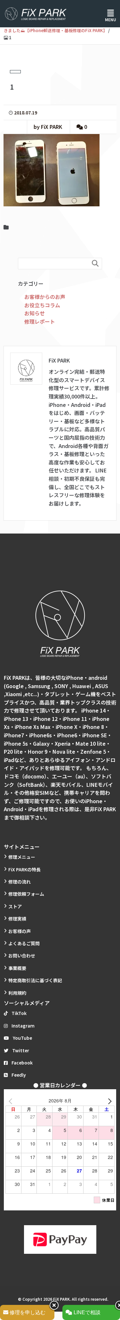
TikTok (19, 1013)
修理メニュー (21, 857)
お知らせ (34, 313)
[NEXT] (108, 1100)
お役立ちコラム (42, 305)
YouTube (22, 1038)
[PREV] (11, 1100)
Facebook (22, 1062)
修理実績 (17, 918)
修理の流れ (19, 881)
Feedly (19, 1075)
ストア (15, 906)
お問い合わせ (21, 955)
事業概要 (17, 968)
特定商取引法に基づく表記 (35, 980)
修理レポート (39, 321)
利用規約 (17, 993)
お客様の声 (19, 931)
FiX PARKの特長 (24, 869)
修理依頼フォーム (26, 894)
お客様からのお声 (44, 297)
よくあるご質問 (24, 943)
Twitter (20, 1050)
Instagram (23, 1025)
